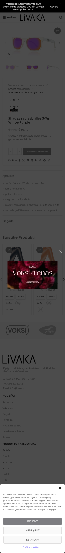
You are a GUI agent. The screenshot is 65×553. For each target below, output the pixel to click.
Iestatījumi (33, 539)
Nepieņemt (33, 530)
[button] (60, 488)
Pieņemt (32, 521)
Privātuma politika (31, 547)
